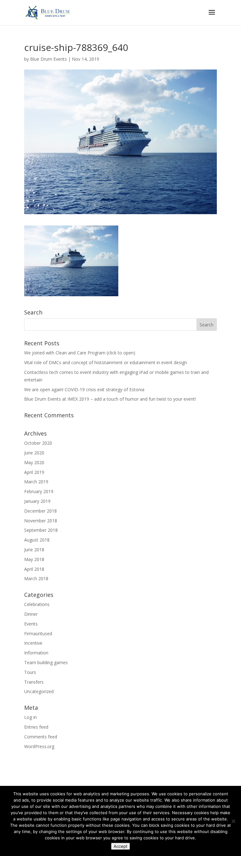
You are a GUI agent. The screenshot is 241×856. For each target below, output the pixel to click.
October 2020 (38, 443)
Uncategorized (39, 691)
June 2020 (34, 453)
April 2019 (34, 472)
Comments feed (40, 737)
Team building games (46, 662)
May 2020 (34, 462)
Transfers (34, 682)
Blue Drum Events (48, 59)
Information (36, 653)
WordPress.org (39, 746)
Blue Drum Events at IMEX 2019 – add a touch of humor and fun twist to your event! (110, 399)
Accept (120, 846)
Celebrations (37, 604)
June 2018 (34, 550)
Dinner (31, 614)
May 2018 (34, 559)
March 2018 (36, 578)
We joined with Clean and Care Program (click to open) (79, 353)
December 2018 (40, 511)
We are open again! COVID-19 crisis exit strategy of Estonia (84, 389)
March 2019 (36, 482)
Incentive (33, 643)
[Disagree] (233, 821)
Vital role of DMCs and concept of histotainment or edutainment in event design (105, 362)
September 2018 (41, 530)
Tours (30, 672)
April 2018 (34, 569)
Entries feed (36, 727)
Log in (30, 717)
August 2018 (37, 540)
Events (31, 624)
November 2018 (40, 521)
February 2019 (38, 491)
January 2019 (37, 501)
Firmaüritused (38, 633)
